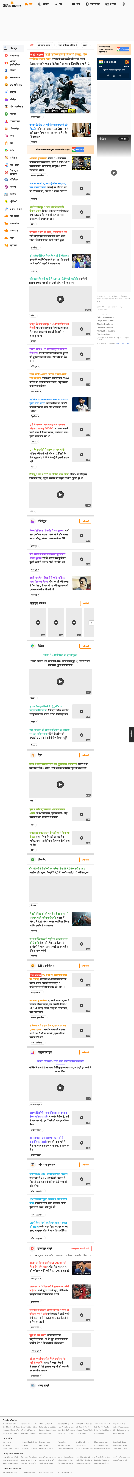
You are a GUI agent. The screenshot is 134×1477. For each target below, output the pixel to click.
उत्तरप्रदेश (39, 1255)
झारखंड (78, 1255)
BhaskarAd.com (104, 334)
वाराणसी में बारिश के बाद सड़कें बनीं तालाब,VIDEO (121, 1457)
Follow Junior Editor (120, 1448)
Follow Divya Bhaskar (29, 1448)
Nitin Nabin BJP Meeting (66, 1430)
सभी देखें (86, 603)
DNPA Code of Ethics (122, 343)
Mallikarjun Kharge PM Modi (29, 1433)
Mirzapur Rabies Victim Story (84, 1430)
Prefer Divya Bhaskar (65, 1448)
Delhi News (7, 1442)
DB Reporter (116, 296)
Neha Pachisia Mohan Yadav (102, 1430)
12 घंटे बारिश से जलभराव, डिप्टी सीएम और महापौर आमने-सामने (47, 1463)
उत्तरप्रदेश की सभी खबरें (80, 1248)
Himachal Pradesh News (29, 1442)
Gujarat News (81, 1445)
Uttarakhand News (101, 1445)
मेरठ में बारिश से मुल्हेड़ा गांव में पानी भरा (102, 1460)
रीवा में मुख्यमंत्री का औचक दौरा (29, 1457)
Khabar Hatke (81, 1433)
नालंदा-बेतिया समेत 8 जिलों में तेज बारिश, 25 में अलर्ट (11, 1457)
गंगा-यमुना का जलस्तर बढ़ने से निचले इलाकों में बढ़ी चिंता (84, 1463)
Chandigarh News (119, 1442)
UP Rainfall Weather (28, 1430)
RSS (108, 307)
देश (32, 224)
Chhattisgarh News (120, 1445)
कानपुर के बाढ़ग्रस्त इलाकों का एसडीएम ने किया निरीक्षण (11, 1460)
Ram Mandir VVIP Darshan (11, 1427)
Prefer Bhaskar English (84, 1448)
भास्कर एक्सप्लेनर (37, 175)
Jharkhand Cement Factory (11, 1430)
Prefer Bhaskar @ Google (102, 1448)
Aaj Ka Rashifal (118, 1433)
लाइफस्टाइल (35, 1104)
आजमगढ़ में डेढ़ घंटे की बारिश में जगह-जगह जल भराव (47, 1460)
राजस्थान (59, 1255)
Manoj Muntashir (45, 1433)
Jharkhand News (82, 1442)
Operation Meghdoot (65, 1424)
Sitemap (125, 296)
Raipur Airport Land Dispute (11, 1433)
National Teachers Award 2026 (121, 1427)
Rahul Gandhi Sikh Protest (11, 1424)
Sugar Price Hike (119, 1424)
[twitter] (82, 116)
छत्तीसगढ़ (69, 1255)
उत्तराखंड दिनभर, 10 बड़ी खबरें (121, 1460)
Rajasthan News (64, 1445)
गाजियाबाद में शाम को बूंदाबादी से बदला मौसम (66, 1460)
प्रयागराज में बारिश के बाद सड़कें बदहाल (102, 1463)
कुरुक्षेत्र (34, 247)
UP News (24, 1445)
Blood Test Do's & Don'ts (29, 1427)
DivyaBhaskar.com (105, 321)
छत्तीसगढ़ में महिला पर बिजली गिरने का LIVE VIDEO (102, 1457)
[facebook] (76, 116)
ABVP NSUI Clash (45, 1424)
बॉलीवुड (34, 366)
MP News (6, 1445)
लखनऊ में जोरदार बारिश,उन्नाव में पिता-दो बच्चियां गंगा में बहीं (66, 1457)
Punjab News (62, 1442)
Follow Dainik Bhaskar (11, 1448)
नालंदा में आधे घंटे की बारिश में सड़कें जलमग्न (29, 1463)
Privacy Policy (102, 310)
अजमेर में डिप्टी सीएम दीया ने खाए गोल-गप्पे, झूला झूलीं (84, 1460)
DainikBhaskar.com (105, 317)
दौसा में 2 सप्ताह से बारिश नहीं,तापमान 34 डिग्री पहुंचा (66, 1463)
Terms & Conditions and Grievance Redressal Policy (113, 300)
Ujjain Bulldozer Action (121, 1430)
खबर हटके (35, 391)
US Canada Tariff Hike (84, 1427)
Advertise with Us (103, 296)
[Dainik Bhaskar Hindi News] (12, 5)
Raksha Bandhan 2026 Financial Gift (47, 1427)
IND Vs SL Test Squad (84, 1424)
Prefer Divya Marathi (46, 1448)
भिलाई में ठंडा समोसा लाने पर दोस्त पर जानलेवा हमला (11, 1463)
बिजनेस (33, 905)
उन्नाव (33, 441)
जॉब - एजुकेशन (36, 1191)
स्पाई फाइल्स (35, 117)
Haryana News (44, 1442)
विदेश (33, 271)
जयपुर (33, 341)
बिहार (85, 1255)
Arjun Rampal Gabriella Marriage (102, 1424)
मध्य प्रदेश (49, 1255)
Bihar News (43, 1445)
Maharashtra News (101, 1442)
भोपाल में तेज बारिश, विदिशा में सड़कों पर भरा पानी (84, 1457)
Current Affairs (99, 1433)
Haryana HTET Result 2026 (66, 1433)
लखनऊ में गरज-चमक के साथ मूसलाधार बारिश (47, 1457)
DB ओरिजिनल (36, 1042)
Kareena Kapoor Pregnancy (47, 1430)
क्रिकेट (34, 142)
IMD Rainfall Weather (102, 1427)
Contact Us (101, 307)
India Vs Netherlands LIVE (66, 1427)
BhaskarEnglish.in (105, 324)
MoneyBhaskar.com (106, 331)
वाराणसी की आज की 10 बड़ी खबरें (29, 1460)
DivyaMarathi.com (105, 327)
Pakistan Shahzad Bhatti (29, 1424)
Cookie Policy (117, 307)
